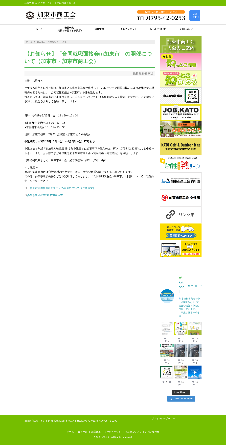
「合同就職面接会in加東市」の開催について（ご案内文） (61, 188)
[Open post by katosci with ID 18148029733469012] (181, 350)
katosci (166, 324)
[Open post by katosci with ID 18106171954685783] (195, 372)
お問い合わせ (187, 29)
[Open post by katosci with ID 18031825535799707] (195, 328)
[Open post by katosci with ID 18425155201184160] (181, 372)
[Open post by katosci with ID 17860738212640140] (167, 328)
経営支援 (99, 29)
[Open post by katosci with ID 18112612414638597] (167, 372)
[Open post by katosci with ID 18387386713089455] (195, 350)
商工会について (158, 29)
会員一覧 (69, 27)
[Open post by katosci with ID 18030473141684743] (181, 328)
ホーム (39, 29)
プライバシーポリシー (163, 418)
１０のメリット (128, 29)
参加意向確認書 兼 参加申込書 (45, 195)
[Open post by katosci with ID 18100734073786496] (167, 350)
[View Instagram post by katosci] (171, 333)
